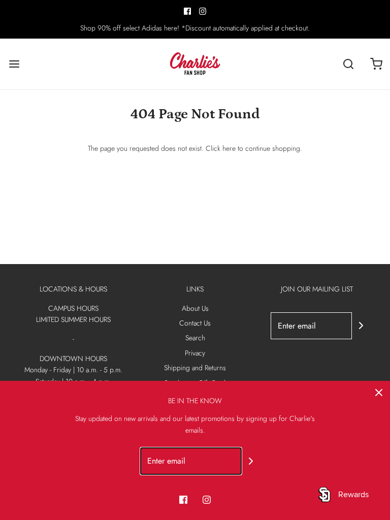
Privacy (195, 353)
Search (195, 338)
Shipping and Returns (195, 368)
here (229, 148)
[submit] (361, 325)
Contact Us (195, 323)
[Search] (348, 64)
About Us (195, 308)
